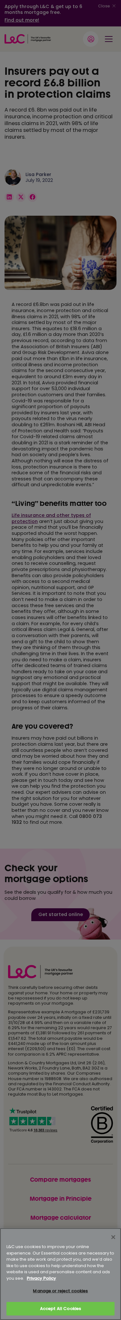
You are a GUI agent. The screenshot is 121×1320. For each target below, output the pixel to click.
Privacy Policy (41, 1278)
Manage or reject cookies (60, 1291)
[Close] (113, 1237)
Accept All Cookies (60, 1308)
